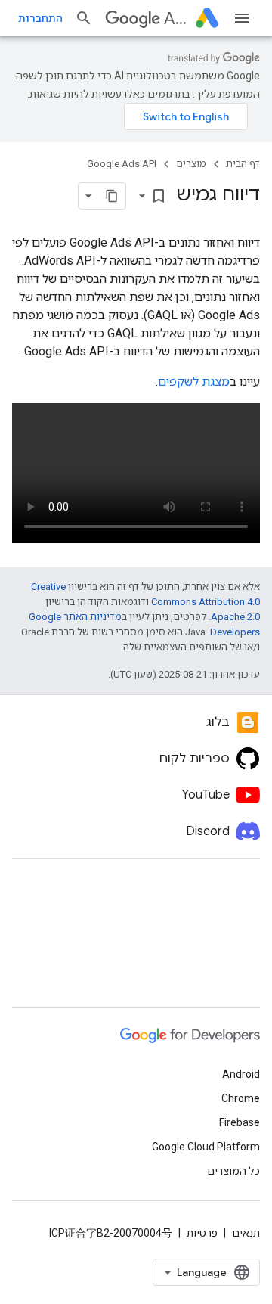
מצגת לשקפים (194, 381)
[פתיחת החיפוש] (84, 18)
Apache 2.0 (235, 617)
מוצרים (191, 163)
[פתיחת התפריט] (242, 18)
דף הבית (243, 163)
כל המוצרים (233, 1171)
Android (241, 1074)
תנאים (246, 1233)
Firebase (239, 1122)
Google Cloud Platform (206, 1147)
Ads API (177, 18)
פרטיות (202, 1233)
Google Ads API (121, 163)
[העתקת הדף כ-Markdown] (111, 196)
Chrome (240, 1098)
